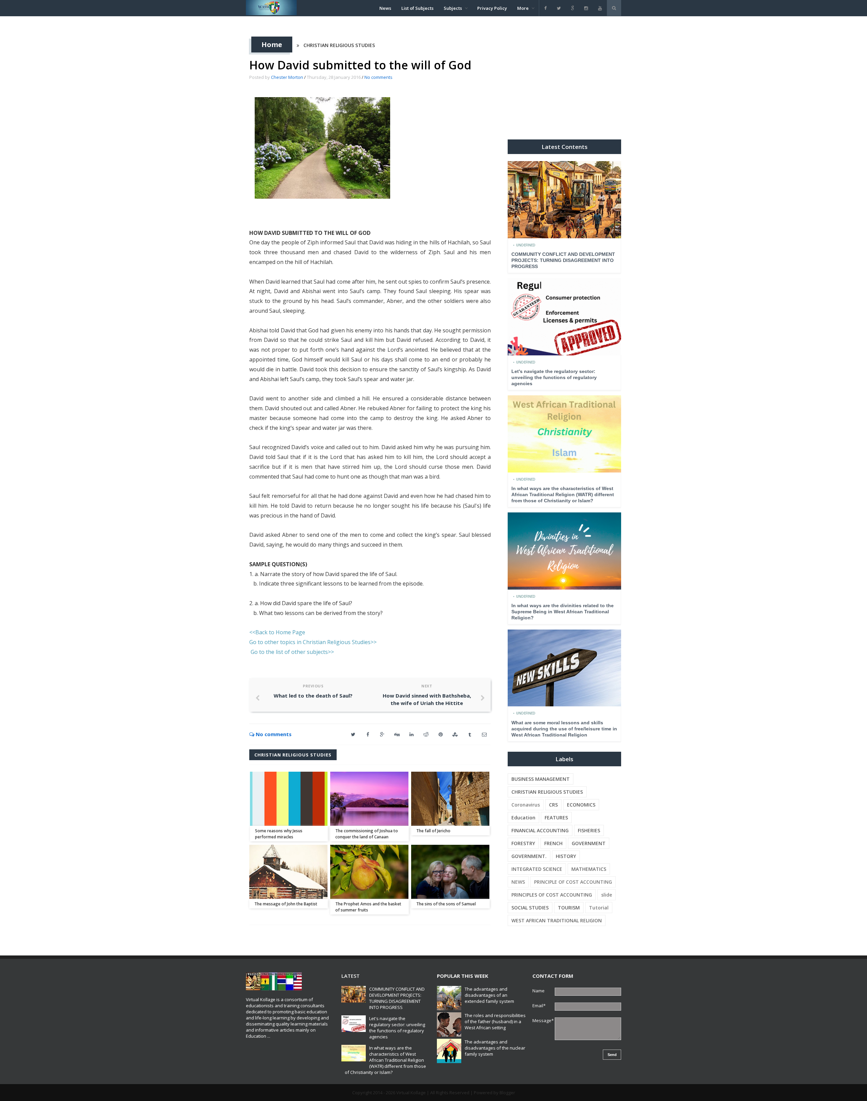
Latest (350, 975)
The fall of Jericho (433, 831)
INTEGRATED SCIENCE (536, 869)
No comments (378, 77)
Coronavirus (525, 804)
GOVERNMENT (589, 843)
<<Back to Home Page (277, 632)
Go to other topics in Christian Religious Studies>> (313, 642)
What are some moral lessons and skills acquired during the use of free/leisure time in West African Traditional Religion (564, 728)
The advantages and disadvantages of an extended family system (489, 995)
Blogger (507, 1092)
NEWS (518, 882)
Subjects (453, 8)
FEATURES (556, 817)
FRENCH (553, 843)
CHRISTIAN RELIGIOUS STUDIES (339, 45)
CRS (553, 804)
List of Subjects (417, 8)
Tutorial (599, 907)
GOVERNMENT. (529, 856)
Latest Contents (565, 147)
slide (606, 894)
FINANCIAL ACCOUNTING (540, 830)
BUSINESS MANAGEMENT (540, 779)
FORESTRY (523, 843)
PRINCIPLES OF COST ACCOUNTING (551, 894)
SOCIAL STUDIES (530, 907)
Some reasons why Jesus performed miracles (278, 834)
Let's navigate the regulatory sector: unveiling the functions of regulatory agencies (554, 377)
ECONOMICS (581, 804)
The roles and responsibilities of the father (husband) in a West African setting (495, 1021)
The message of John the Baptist (285, 904)
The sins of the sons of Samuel (446, 904)
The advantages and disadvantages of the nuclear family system (495, 1048)
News (385, 8)
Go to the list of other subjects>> (292, 652)
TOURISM (569, 907)
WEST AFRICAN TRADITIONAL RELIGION (556, 920)
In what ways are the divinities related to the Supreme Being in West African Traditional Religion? (562, 611)
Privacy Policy (492, 8)
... (268, 1036)
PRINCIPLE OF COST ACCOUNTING (573, 882)
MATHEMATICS (588, 869)
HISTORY (566, 856)
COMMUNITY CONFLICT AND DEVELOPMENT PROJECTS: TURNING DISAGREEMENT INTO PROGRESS (563, 260)
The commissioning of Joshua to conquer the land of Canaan (366, 834)
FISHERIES (589, 830)
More (523, 8)
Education (523, 817)
